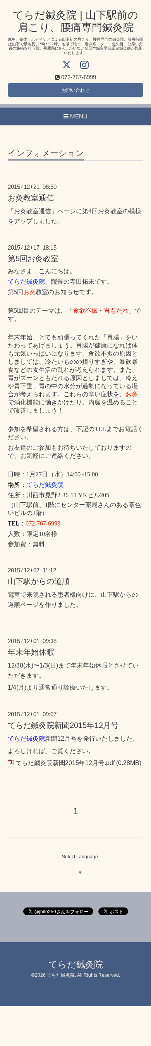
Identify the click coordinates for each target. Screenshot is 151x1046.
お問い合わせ (75, 90)
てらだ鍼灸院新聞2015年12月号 (63, 725)
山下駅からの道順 (39, 581)
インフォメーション (46, 153)
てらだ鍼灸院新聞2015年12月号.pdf (65, 763)
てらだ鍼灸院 (75, 964)
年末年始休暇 (31, 652)
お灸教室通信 (31, 197)
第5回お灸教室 (33, 258)
